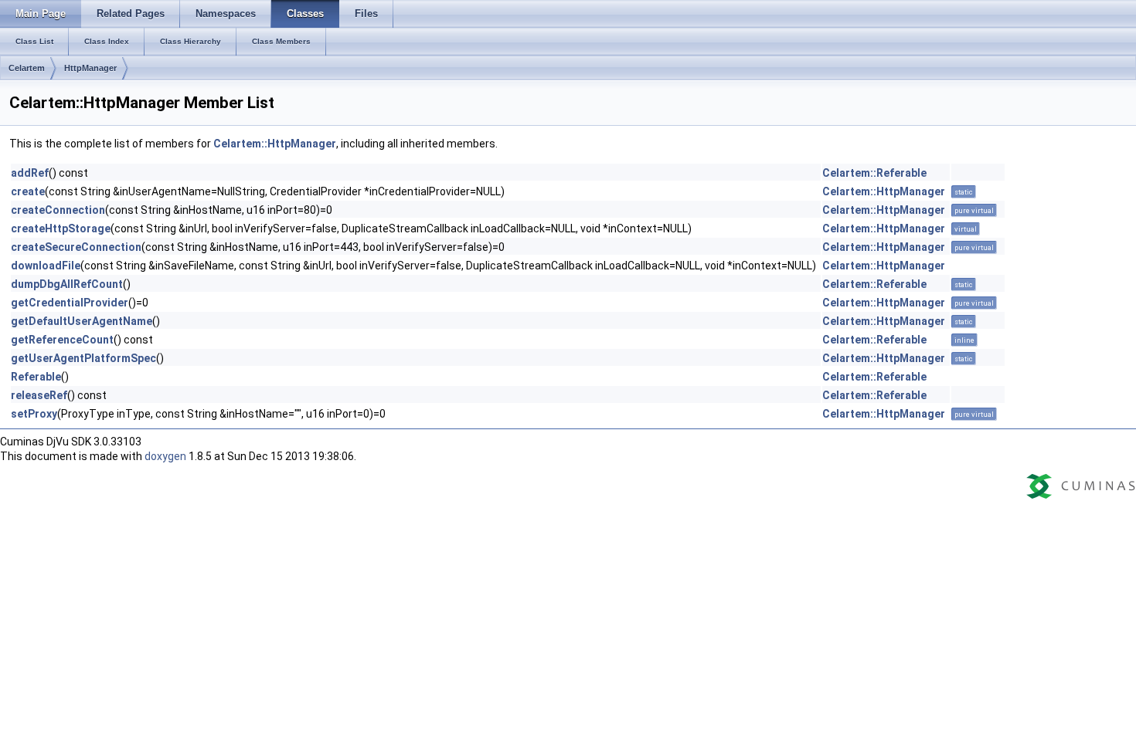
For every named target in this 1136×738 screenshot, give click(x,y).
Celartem (27, 68)
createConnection (58, 210)
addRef (30, 173)
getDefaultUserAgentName (81, 321)
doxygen (165, 456)
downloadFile (45, 265)
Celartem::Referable (874, 173)
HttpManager (90, 68)
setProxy (34, 414)
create (28, 191)
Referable (36, 377)
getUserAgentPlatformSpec (83, 358)
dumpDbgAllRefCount (67, 284)
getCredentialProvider (69, 302)
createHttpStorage (61, 228)
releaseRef (39, 395)
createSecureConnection (76, 247)
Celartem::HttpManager (274, 143)
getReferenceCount (62, 339)
